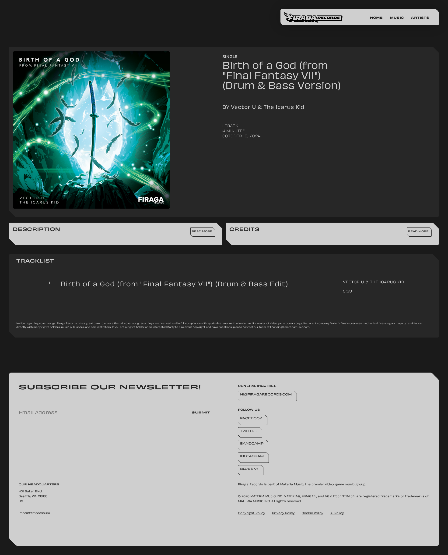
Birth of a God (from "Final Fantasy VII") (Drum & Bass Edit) (174, 285)
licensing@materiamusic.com (289, 327)
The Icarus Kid (387, 282)
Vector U (353, 282)
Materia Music (292, 484)
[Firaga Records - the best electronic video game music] (317, 17)
